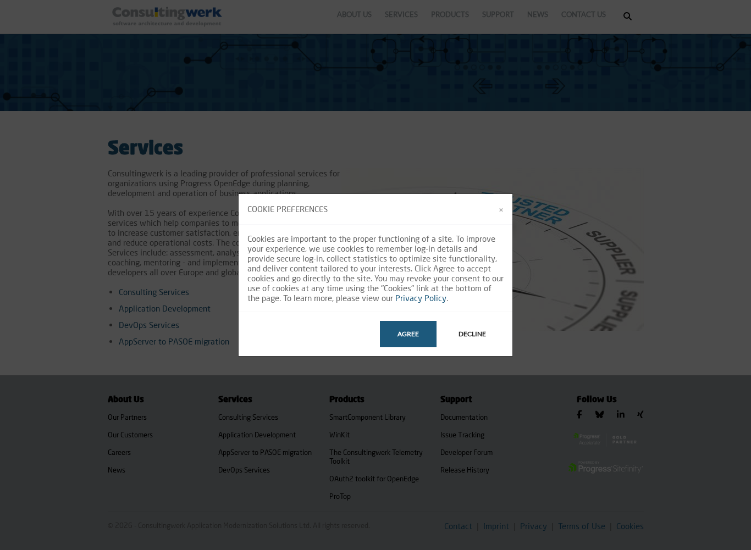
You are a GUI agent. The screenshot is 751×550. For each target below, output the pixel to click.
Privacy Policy (420, 298)
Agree (408, 334)
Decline (472, 334)
